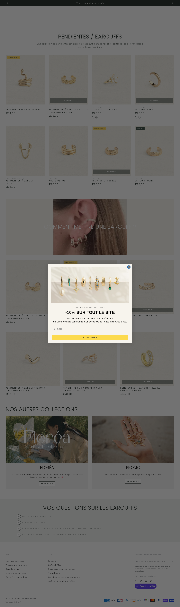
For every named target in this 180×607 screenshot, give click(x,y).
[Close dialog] (129, 267)
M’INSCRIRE (90, 337)
